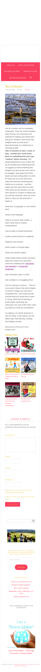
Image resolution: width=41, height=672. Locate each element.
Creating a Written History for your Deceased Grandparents (11, 402)
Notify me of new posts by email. (19, 498)
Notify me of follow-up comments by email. (18, 491)
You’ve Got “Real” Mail (28, 354)
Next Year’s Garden (21, 588)
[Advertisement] (20, 20)
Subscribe (21, 567)
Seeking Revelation (21, 596)
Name (8, 457)
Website (9, 480)
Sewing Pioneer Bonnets (21, 585)
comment (27, 90)
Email (8, 468)
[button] (40, 2)
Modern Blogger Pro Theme (23, 664)
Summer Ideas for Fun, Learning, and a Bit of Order (12, 376)
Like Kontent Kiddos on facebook (21, 607)
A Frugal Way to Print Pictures (27, 375)
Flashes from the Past (12, 354)
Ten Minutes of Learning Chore (26, 400)
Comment (10, 435)
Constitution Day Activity (21, 582)
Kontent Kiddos (20, 54)
